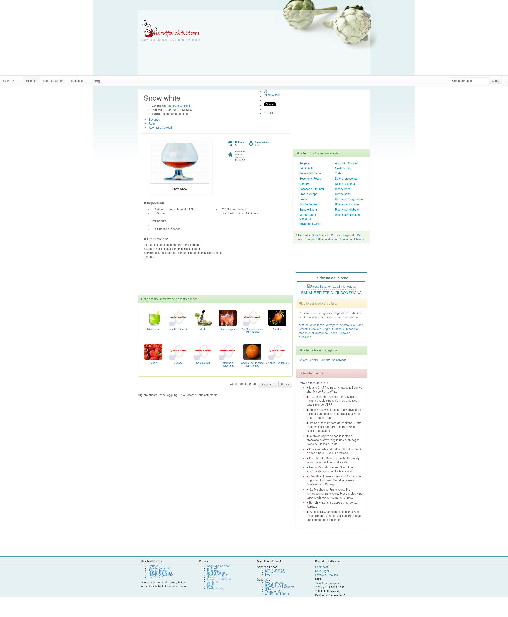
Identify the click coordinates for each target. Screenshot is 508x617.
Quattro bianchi (178, 329)
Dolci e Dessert (308, 204)
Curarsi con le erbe (277, 594)
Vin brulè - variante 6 (277, 363)
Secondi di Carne (310, 173)
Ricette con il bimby (351, 239)
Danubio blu (203, 363)
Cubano (178, 363)
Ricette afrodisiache (347, 215)
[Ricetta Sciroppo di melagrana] (228, 351)
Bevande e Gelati (310, 224)
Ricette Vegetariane (161, 575)
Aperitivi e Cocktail (346, 163)
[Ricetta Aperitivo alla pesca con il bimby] (252, 317)
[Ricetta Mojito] (203, 317)
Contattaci (321, 567)
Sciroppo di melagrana (227, 364)
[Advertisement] (292, 47)
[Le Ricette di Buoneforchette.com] (170, 28)
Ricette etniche (327, 239)
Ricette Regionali (159, 568)
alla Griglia (324, 329)
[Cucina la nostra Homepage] (20, 79)
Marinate (304, 333)
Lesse (333, 333)
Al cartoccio (317, 325)
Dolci (210, 586)
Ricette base (343, 189)
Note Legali (322, 571)
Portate (335, 235)
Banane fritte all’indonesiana (331, 292)
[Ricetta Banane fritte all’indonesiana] (331, 286)
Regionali (348, 235)
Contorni (304, 184)
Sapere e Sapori (53, 81)
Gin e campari (228, 329)
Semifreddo (339, 360)
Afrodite (277, 329)
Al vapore (332, 325)
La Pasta (154, 577)
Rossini (153, 363)
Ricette (30, 81)
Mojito (203, 329)
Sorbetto (325, 360)
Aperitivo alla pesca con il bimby (252, 330)
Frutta (303, 199)
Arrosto (344, 325)
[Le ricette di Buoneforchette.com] (254, 15)
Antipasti (304, 163)
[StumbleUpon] (265, 91)
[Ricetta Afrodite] (277, 317)
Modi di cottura (274, 582)
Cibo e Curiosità (275, 572)
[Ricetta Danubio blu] (203, 351)
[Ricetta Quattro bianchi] (178, 317)
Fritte (312, 329)
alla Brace (356, 325)
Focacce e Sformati (311, 189)
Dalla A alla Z (320, 235)
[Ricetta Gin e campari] (228, 317)
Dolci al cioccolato (346, 178)
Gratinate (338, 329)
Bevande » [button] (267, 384)
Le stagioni (78, 81)
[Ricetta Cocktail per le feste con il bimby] (252, 351)
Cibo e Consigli (274, 570)
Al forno (304, 325)
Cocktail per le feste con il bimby (252, 364)
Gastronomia (343, 168)
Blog (267, 574)
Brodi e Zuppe (308, 194)
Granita (313, 360)
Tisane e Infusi (274, 591)
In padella (351, 329)
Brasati (303, 329)
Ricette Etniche (158, 570)
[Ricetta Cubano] (178, 351)
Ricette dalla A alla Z (162, 573)
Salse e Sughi (308, 209)
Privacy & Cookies (326, 575)
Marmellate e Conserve (307, 216)
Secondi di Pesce (310, 178)
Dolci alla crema (345, 184)
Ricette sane (343, 194)
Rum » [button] (285, 384)
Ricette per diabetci (347, 209)
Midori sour (153, 329)
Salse (268, 589)
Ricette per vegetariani (349, 199)
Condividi (269, 113)
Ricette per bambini (347, 204)
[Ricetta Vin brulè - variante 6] (277, 351)
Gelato (303, 360)
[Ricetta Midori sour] (153, 317)
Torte (338, 173)
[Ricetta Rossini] (153, 351)
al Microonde (320, 333)
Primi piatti (306, 168)
